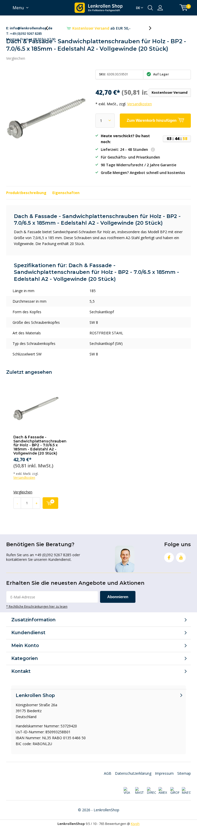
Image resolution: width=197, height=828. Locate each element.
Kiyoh (135, 823)
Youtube (181, 557)
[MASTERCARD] (139, 791)
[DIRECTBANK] (151, 791)
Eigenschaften (66, 192)
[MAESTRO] (186, 791)
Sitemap (184, 773)
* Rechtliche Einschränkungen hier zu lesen (36, 606)
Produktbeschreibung (26, 192)
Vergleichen (15, 58)
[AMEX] (163, 791)
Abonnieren (117, 597)
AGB (107, 773)
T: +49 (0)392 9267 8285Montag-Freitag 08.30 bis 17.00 (30, 28)
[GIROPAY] (174, 791)
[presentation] (49, 28)
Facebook (169, 557)
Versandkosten (139, 103)
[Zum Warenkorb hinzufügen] (50, 503)
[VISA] (127, 791)
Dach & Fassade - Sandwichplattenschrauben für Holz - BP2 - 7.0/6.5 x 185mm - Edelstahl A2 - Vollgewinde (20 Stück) (39, 445)
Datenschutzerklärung (133, 773)
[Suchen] (150, 7)
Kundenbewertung (101, 28)
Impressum (164, 773)
